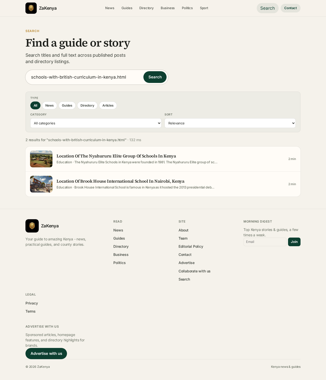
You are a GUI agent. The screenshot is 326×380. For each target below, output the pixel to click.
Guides (126, 8)
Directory (146, 8)
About (183, 230)
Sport (204, 8)
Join (294, 242)
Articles (108, 105)
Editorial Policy (191, 246)
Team (183, 238)
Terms (30, 311)
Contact (290, 8)
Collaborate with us (195, 271)
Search (267, 8)
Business (168, 8)
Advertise (187, 262)
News (109, 8)
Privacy (31, 303)
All (35, 105)
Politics (187, 8)
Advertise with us (46, 353)
